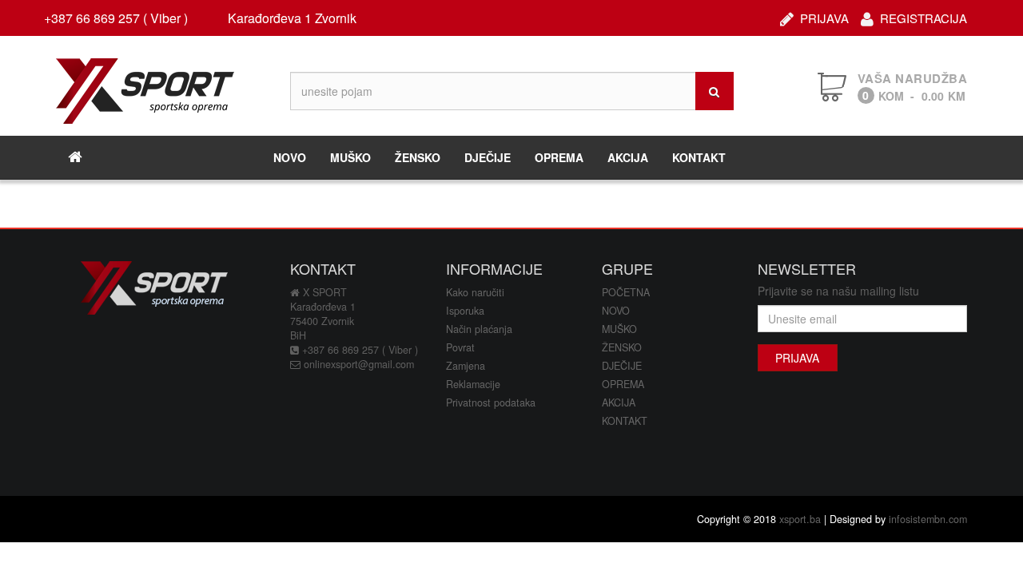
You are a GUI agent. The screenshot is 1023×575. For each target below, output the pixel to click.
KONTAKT (699, 157)
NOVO (289, 157)
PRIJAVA (824, 16)
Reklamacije (473, 384)
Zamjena (465, 366)
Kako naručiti (475, 292)
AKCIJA (627, 157)
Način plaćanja (479, 329)
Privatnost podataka (490, 402)
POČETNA (626, 292)
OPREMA (559, 157)
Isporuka (465, 310)
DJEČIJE (487, 157)
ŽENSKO (417, 157)
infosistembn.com (928, 519)
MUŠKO (350, 157)
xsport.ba (800, 519)
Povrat (460, 347)
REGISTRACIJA (923, 16)
